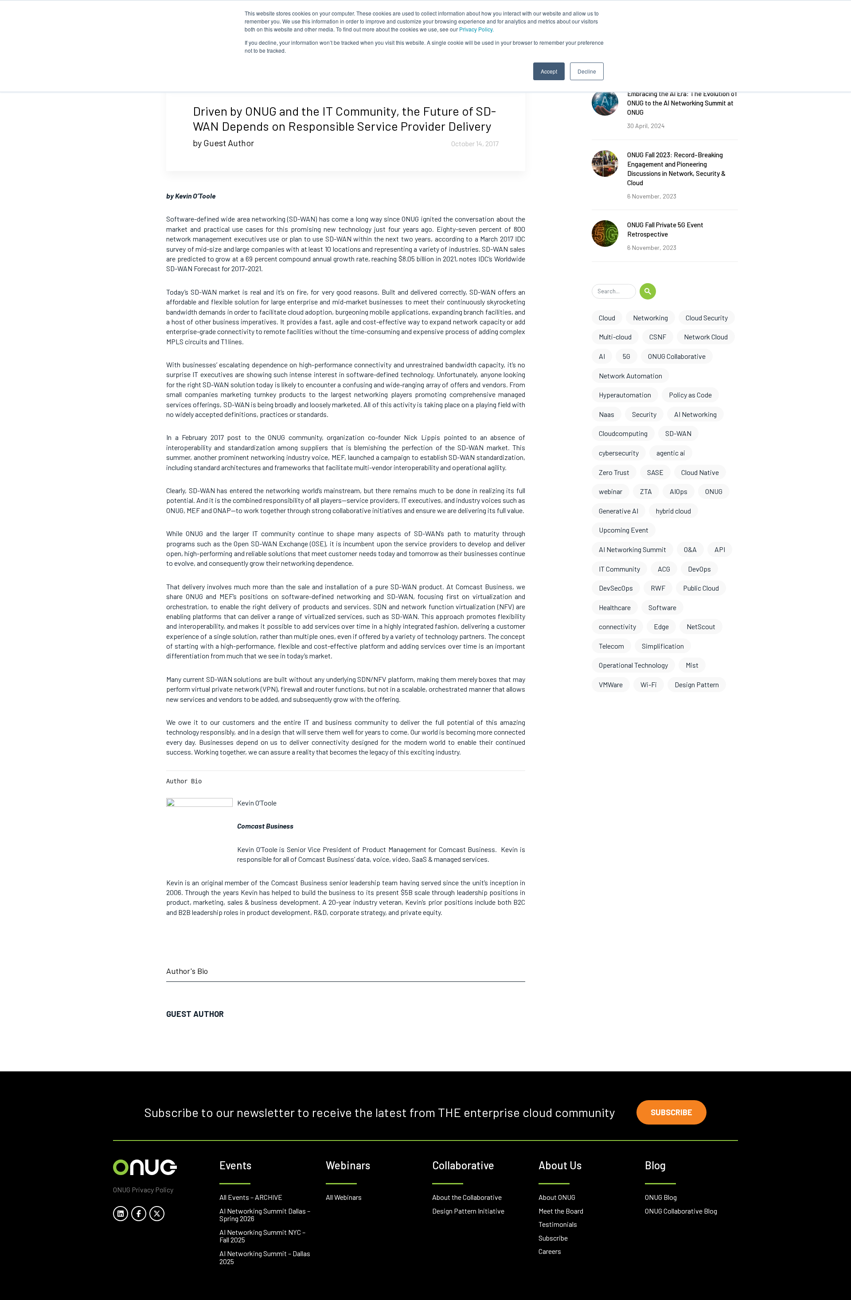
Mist (692, 665)
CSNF (657, 336)
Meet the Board (561, 1211)
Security (644, 414)
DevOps (699, 568)
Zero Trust (614, 472)
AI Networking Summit (632, 549)
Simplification (663, 646)
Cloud (607, 317)
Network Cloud (706, 336)
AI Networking (695, 414)
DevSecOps (616, 588)
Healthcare (615, 607)
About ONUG (557, 1197)
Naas (606, 414)
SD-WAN (678, 433)
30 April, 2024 (646, 125)
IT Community (619, 568)
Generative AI (618, 510)
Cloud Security (707, 317)
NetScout (701, 626)
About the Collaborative (467, 1197)
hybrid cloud (673, 510)
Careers (550, 1251)
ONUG (713, 491)
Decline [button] (587, 71)
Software (662, 607)
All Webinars (344, 1197)
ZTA (646, 491)
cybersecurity (619, 452)
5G (626, 356)
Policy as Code (690, 394)
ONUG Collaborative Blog (681, 1211)
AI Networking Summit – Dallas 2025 (264, 1257)
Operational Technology (633, 665)
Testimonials (558, 1224)
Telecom (611, 646)
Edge (661, 626)
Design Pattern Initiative (468, 1211)
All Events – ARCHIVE (250, 1197)
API (719, 549)
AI (602, 356)
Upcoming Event (623, 529)
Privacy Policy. (476, 29)
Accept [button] (549, 71)
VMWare (611, 684)
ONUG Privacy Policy (143, 1189)
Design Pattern (697, 684)
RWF (658, 588)
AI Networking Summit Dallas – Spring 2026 (264, 1215)
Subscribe (671, 1112)
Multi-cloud (615, 336)
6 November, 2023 (651, 196)
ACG (664, 568)
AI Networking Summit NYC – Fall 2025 (262, 1236)
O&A (690, 549)
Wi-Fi (648, 684)
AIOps (678, 491)
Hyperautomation (625, 394)
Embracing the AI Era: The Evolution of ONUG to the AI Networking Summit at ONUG (682, 103)
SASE (655, 472)
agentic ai (670, 452)
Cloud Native (700, 472)
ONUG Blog (661, 1197)
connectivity (617, 626)
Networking (650, 317)
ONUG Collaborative (677, 356)
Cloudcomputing (623, 433)
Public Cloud (701, 588)
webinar (610, 491)
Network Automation (630, 375)
